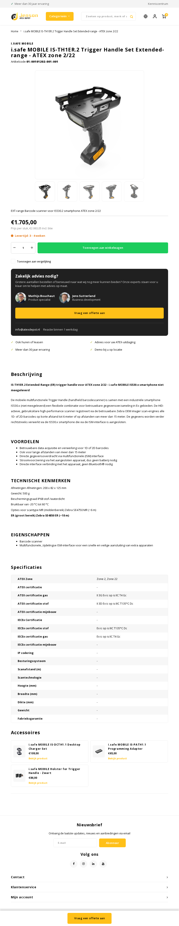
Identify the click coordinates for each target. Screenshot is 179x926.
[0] (164, 16)
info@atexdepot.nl (27, 329)
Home (14, 31)
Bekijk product (38, 758)
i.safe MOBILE (22, 43)
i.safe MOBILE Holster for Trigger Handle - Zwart (54, 771)
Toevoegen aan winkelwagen (103, 248)
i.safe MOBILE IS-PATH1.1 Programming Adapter (127, 747)
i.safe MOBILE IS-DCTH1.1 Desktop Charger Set (55, 747)
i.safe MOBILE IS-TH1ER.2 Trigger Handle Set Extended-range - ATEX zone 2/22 (71, 31)
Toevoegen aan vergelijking (34, 261)
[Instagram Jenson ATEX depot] (83, 864)
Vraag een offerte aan (89, 313)
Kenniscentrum (158, 4)
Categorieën (58, 16)
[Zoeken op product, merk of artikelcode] (131, 16)
